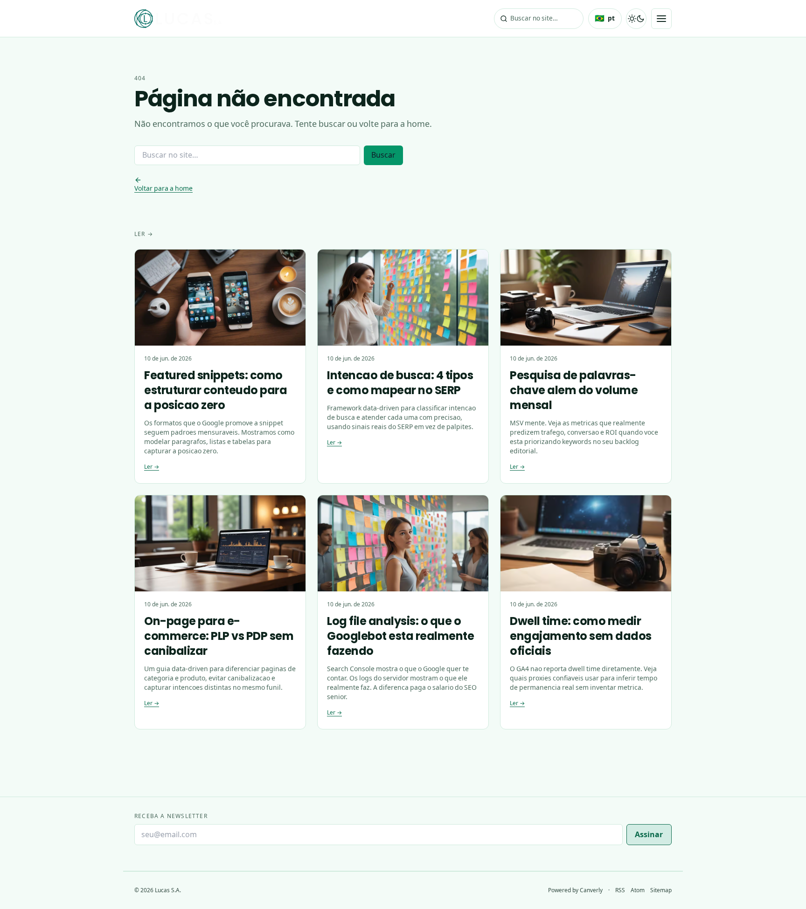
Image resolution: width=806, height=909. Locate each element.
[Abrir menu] (661, 18)
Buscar (383, 155)
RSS (620, 890)
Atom (638, 890)
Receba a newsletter (171, 816)
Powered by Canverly (575, 890)
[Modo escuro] (636, 18)
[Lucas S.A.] (178, 18)
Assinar (649, 834)
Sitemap (661, 890)
